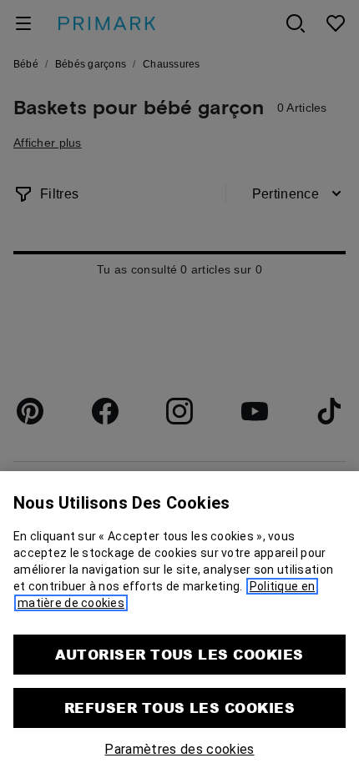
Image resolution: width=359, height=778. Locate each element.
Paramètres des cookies (179, 749)
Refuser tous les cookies (180, 707)
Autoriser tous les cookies (179, 654)
